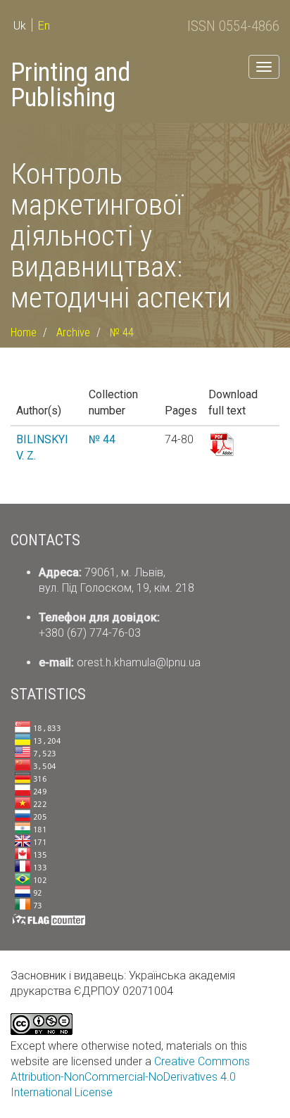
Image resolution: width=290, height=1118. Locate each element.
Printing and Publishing (70, 85)
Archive (73, 332)
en (44, 25)
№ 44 (122, 332)
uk (19, 25)
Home (24, 332)
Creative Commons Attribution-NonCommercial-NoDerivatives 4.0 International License (130, 1077)
